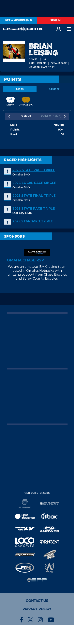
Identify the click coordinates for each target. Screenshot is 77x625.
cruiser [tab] (54, 89)
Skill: (13, 124)
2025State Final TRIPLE (33, 196)
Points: (15, 129)
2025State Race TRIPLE (33, 208)
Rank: (14, 134)
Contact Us (37, 600)
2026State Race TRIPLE (33, 170)
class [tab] (20, 89)
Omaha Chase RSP (25, 260)
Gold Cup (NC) (49, 116)
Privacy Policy (37, 609)
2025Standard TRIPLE (32, 221)
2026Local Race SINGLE (34, 183)
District (25, 116)
